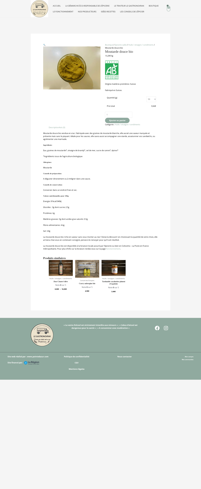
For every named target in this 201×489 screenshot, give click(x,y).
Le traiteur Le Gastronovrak (129, 5)
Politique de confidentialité (76, 356)
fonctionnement (113, 249)
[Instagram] (166, 328)
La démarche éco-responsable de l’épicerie (87, 5)
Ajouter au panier (117, 120)
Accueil (57, 5)
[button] (44, 45)
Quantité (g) (112, 97)
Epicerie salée (121, 45)
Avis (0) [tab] (62, 127)
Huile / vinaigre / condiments (141, 45)
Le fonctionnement (63, 11)
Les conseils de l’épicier (132, 11)
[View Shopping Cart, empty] (168, 8)
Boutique (154, 5)
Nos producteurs (87, 11)
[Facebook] (157, 328)
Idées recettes (108, 11)
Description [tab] (54, 127)
